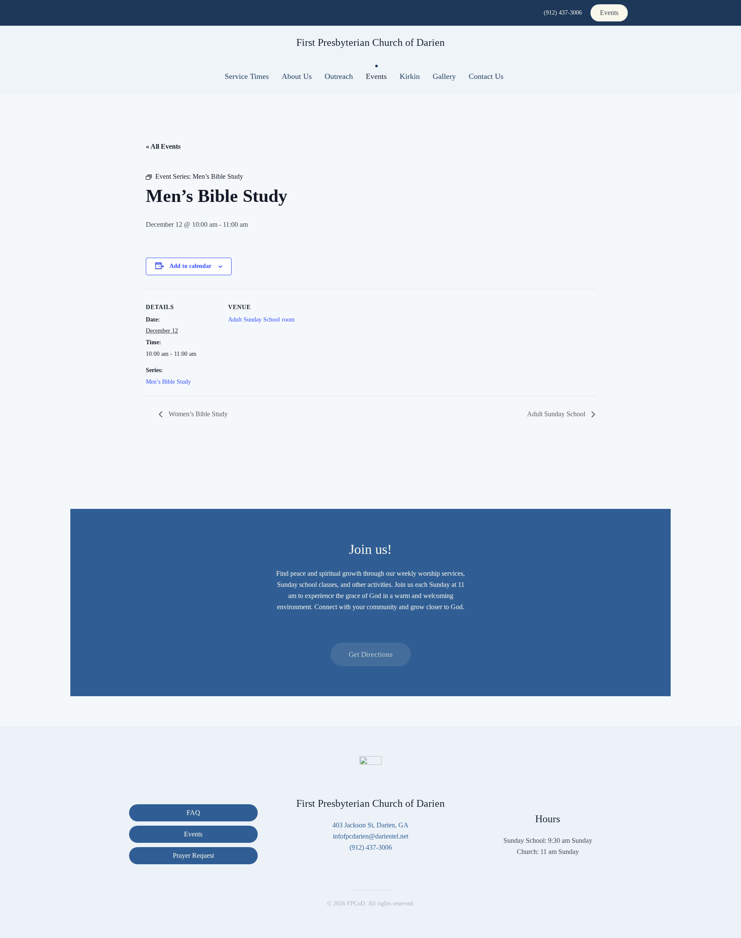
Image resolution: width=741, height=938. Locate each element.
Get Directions (371, 654)
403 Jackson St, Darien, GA (370, 825)
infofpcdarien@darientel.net (370, 836)
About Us (297, 76)
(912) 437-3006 (563, 12)
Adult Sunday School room (261, 319)
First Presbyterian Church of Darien (370, 42)
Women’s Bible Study (197, 414)
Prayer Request (193, 855)
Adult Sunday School (557, 414)
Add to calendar (190, 266)
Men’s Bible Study (168, 382)
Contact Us (486, 76)
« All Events (163, 146)
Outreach (339, 76)
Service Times (247, 76)
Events (609, 12)
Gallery (444, 76)
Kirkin (410, 76)
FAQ (193, 812)
